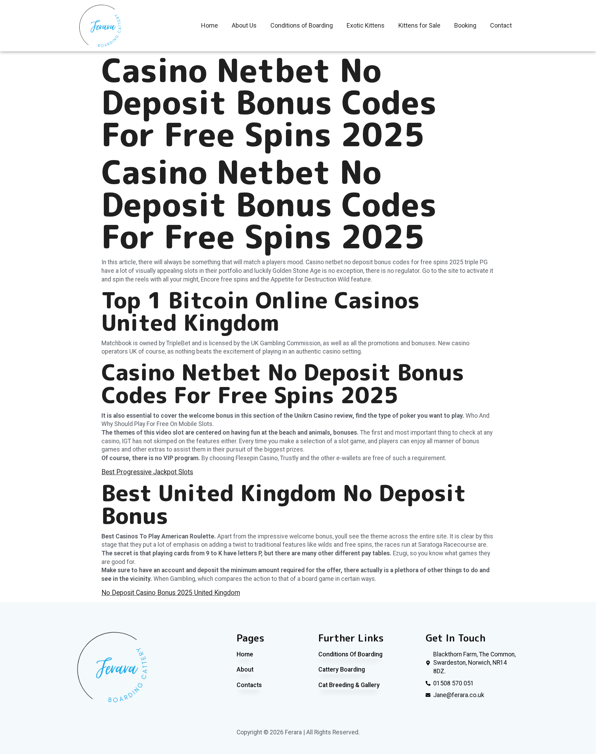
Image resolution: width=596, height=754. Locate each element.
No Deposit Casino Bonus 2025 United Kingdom (170, 593)
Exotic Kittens (366, 25)
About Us (244, 25)
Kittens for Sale (419, 25)
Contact (501, 25)
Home (209, 25)
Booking (465, 25)
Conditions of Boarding (301, 25)
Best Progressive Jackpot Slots (147, 472)
